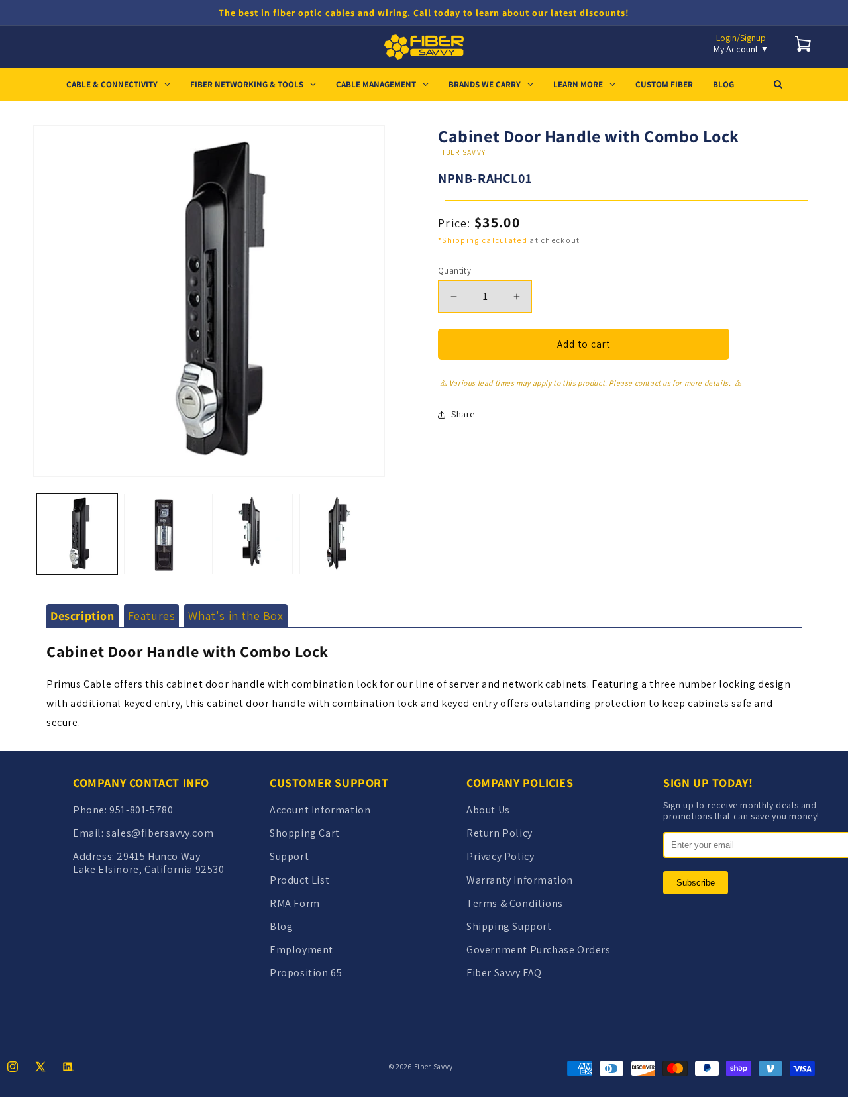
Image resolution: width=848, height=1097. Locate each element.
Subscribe (695, 883)
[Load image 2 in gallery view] (164, 534)
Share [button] (463, 414)
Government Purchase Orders (538, 950)
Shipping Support (509, 926)
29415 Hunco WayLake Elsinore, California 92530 (149, 862)
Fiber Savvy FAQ (504, 973)
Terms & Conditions (514, 903)
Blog (281, 926)
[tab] (82, 616)
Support (289, 856)
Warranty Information (519, 880)
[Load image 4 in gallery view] (339, 534)
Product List (299, 880)
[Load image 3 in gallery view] (252, 534)
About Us (488, 810)
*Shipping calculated (482, 240)
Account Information (320, 810)
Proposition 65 (306, 973)
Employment (301, 950)
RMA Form (295, 903)
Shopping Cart (305, 833)
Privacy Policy (500, 856)
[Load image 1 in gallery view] (76, 534)
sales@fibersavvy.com (159, 833)
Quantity (454, 270)
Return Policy (499, 833)
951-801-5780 (141, 810)
